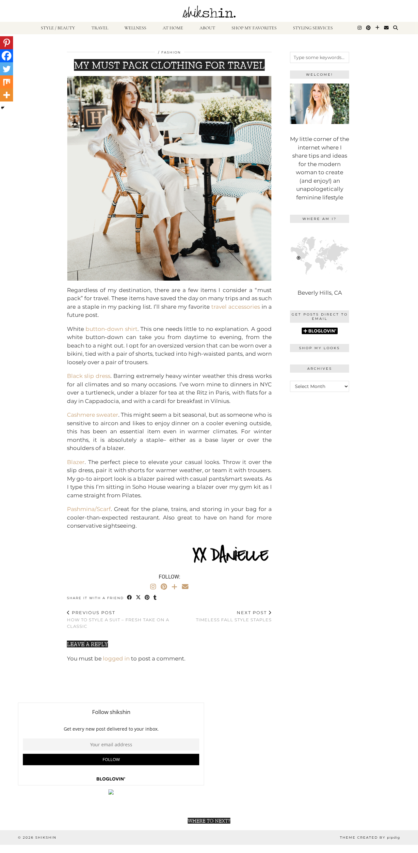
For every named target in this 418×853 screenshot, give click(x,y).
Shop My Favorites (254, 28)
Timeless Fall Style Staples (234, 616)
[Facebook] (6, 55)
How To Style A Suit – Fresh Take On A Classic (118, 619)
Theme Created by (370, 837)
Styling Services (313, 28)
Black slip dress (88, 376)
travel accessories (235, 306)
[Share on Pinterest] (147, 597)
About (207, 28)
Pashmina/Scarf (89, 509)
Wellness (135, 28)
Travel (99, 28)
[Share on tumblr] (155, 597)
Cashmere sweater (92, 414)
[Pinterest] (368, 28)
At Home (173, 28)
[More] (6, 94)
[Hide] (2, 107)
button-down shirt (111, 329)
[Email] (386, 28)
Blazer (76, 462)
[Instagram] (360, 28)
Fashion (171, 52)
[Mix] (6, 81)
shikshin (45, 837)
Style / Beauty (58, 28)
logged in (116, 658)
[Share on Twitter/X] (138, 597)
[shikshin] (209, 11)
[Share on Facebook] (129, 597)
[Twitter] (6, 68)
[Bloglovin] (377, 28)
